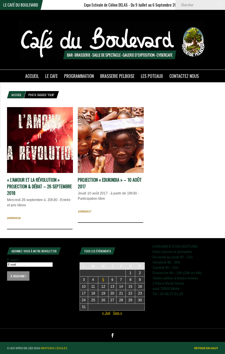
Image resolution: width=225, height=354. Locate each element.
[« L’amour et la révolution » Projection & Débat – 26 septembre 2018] (40, 172)
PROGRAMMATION (79, 76)
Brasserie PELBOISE (117, 76)
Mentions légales (54, 348)
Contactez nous (184, 76)
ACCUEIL (32, 76)
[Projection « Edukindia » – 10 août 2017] (111, 172)
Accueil (16, 94)
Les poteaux (152, 76)
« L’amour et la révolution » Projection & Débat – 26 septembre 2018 (39, 186)
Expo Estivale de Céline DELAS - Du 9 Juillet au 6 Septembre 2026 (125, 5)
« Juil (106, 313)
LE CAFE (51, 76)
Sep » (117, 313)
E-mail (13, 260)
